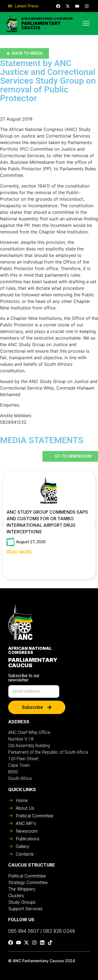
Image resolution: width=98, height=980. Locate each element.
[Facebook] (58, 6)
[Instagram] (86, 6)
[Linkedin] (42, 942)
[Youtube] (77, 6)
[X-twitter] (67, 6)
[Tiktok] (50, 942)
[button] (3, 524)
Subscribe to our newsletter (23, 678)
